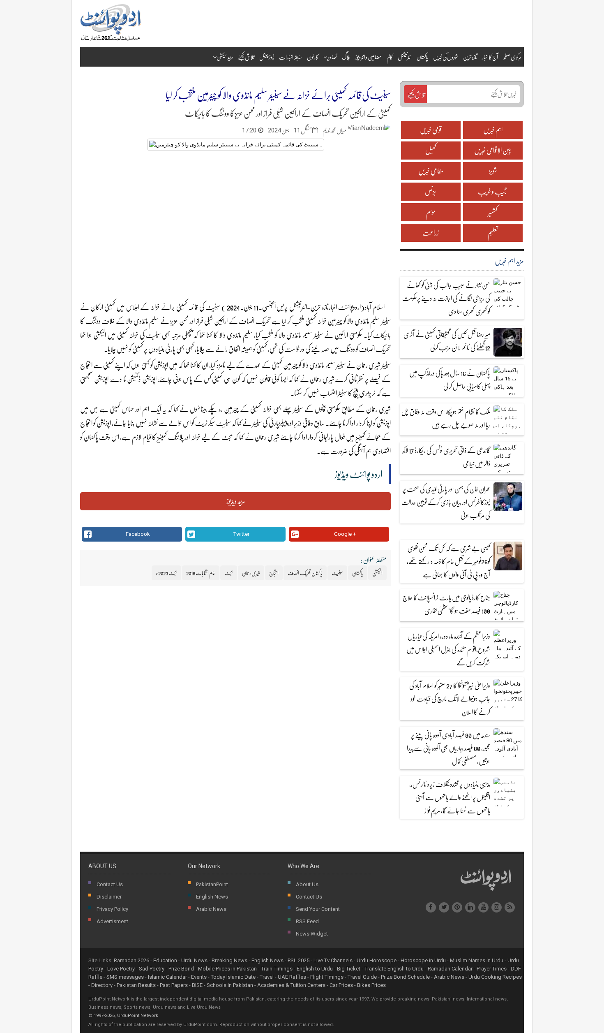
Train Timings (277, 969)
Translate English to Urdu (394, 969)
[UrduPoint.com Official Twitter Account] (444, 907)
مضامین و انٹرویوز (368, 57)
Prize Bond (181, 969)
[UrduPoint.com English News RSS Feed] (510, 907)
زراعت (430, 232)
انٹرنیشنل (405, 57)
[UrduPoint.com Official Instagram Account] (496, 907)
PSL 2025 (298, 960)
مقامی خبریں (430, 170)
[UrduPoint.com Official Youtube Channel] (483, 907)
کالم (390, 57)
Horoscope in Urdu (423, 960)
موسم (431, 212)
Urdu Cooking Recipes (495, 977)
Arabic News (211, 909)
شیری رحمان (368, 365)
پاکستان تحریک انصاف (305, 572)
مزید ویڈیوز (235, 501)
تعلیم (493, 232)
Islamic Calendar (167, 977)
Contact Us (110, 884)
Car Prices (341, 985)
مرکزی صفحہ (512, 57)
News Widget (312, 934)
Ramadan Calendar (450, 969)
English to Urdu (315, 969)
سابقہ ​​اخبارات (290, 57)
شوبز (493, 170)
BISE (197, 985)
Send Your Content (318, 909)
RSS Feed (307, 921)
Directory (102, 985)
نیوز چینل (266, 57)
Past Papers (174, 985)
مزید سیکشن (225, 57)
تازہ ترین (470, 57)
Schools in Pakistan (230, 985)
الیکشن (99, 335)
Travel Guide (362, 977)
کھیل (430, 150)
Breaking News (229, 960)
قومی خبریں (431, 129)
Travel (267, 977)
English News (212, 897)
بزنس (430, 191)
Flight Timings (326, 977)
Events (199, 977)
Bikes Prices (371, 985)
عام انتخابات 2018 (200, 572)
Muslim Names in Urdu (476, 960)
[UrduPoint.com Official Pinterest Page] (457, 907)
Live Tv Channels (333, 960)
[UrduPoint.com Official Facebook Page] (431, 907)
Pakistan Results (136, 985)
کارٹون (312, 57)
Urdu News (194, 960)
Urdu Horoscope (377, 960)
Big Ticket (348, 969)
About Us (307, 884)
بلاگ (346, 57)
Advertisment (112, 921)
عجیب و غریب (492, 191)
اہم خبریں (493, 129)
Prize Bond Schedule (405, 977)
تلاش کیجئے (246, 57)
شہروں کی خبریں (445, 57)
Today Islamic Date (233, 977)
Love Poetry (121, 969)
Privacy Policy (112, 909)
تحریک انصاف (255, 321)
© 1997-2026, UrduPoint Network (123, 1015)
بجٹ (226, 436)
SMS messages (125, 977)
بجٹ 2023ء (166, 572)
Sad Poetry (151, 969)
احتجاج (86, 365)
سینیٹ (212, 307)
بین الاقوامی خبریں (492, 150)
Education (165, 960)
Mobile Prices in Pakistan (227, 969)
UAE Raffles (292, 977)
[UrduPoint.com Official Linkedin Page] (470, 907)
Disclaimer (109, 897)
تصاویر (332, 57)
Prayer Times (492, 969)
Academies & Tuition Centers (291, 985)
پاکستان (422, 57)
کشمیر (492, 212)
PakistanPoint (212, 884)
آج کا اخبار (490, 57)
